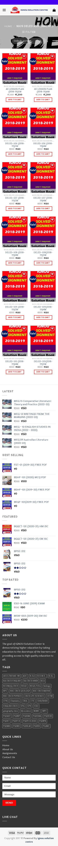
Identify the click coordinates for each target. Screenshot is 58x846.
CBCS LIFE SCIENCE (34, 696)
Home (8, 26)
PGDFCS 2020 (29, 721)
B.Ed (32, 676)
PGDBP (17, 716)
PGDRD (16, 726)
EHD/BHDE (42, 701)
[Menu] (4, 10)
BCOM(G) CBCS (10, 686)
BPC (5, 691)
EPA (22, 706)
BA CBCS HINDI (31, 680)
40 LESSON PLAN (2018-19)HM (43, 90)
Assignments (9, 753)
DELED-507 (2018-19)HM (43, 199)
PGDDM (26, 716)
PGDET (6, 721)
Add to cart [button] (15, 99)
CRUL (25, 701)
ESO (36, 706)
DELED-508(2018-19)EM (43, 254)
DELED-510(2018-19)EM (43, 362)
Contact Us (8, 757)
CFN (5, 701)
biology (47, 686)
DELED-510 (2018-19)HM (14, 362)
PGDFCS (16, 721)
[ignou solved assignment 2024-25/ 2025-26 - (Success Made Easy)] (29, 10)
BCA (43, 680)
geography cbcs (10, 711)
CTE (32, 701)
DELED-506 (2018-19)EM (15, 145)
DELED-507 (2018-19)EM (15, 199)
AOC (25, 676)
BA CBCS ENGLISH (12, 680)
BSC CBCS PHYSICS (12, 696)
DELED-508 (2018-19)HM (15, 254)
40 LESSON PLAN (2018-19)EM (15, 90)
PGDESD (48, 716)
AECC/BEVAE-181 (11, 676)
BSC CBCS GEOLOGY (20, 691)
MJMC (36, 711)
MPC (44, 711)
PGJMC (46, 726)
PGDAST (7, 716)
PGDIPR (42, 721)
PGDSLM (27, 726)
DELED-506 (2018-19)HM (43, 145)
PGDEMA (37, 716)
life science (26, 711)
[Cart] (54, 10)
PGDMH (6, 726)
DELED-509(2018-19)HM (43, 308)
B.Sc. (51, 676)
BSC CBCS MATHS (41, 691)
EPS (29, 706)
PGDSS (37, 726)
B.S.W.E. (41, 676)
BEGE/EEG (35, 686)
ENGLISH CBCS (10, 706)
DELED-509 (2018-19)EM (15, 308)
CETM (50, 696)
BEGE (24, 686)
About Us (7, 749)
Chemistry (15, 701)
